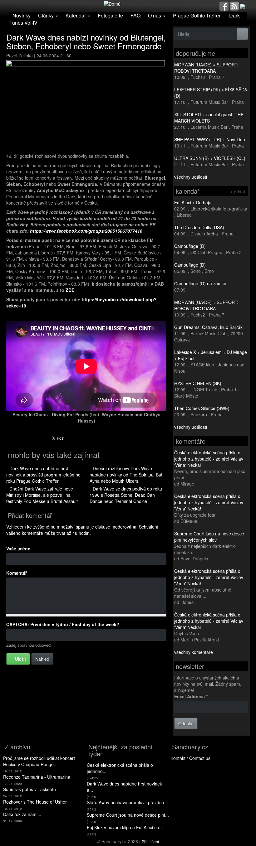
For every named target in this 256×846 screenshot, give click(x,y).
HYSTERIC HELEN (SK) (197, 383)
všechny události (190, 177)
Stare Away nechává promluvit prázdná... (127, 802)
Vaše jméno (18, 548)
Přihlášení (150, 841)
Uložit (20, 659)
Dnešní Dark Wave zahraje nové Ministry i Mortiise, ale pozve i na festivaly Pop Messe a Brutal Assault (42, 495)
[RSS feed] (234, 5)
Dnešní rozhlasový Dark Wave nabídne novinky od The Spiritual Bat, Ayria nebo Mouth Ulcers (127, 474)
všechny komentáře (193, 652)
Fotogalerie (110, 15)
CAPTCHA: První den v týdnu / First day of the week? (62, 624)
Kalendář (76, 15)
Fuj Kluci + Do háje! (193, 202)
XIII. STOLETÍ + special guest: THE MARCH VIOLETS (209, 117)
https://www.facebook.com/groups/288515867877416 (86, 231)
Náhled (42, 659)
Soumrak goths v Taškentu (29, 789)
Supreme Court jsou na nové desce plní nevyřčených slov (209, 536)
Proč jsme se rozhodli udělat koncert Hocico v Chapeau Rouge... (39, 761)
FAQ (135, 15)
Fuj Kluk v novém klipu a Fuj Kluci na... (125, 827)
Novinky (21, 15)
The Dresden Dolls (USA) (199, 227)
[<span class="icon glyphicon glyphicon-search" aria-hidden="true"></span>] (242, 34)
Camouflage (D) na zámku (200, 283)
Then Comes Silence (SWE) (201, 408)
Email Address (191, 696)
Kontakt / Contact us (190, 758)
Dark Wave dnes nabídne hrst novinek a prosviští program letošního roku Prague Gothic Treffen (43, 474)
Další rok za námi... (22, 814)
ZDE (70, 290)
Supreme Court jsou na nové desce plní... (128, 815)
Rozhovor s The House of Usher (35, 802)
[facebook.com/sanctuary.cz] (224, 5)
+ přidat (237, 191)
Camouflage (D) (190, 246)
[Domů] (112, 3)
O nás (155, 15)
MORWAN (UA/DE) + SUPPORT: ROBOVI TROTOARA (206, 67)
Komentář (16, 573)
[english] (242, 5)
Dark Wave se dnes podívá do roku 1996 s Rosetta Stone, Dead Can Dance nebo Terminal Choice (126, 495)
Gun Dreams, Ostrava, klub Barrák (208, 327)
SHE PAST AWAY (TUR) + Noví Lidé (209, 139)
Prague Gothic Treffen (197, 15)
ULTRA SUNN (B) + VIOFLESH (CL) (209, 158)
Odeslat (186, 723)
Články (46, 15)
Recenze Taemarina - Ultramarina (36, 777)
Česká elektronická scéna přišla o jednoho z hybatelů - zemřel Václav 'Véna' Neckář (208, 458)
